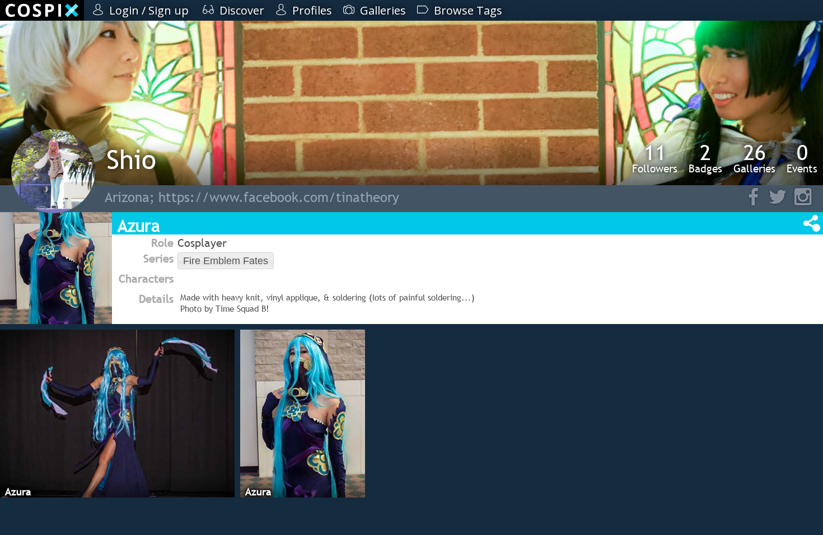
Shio (131, 159)
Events (802, 158)
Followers (654, 158)
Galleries (754, 158)
